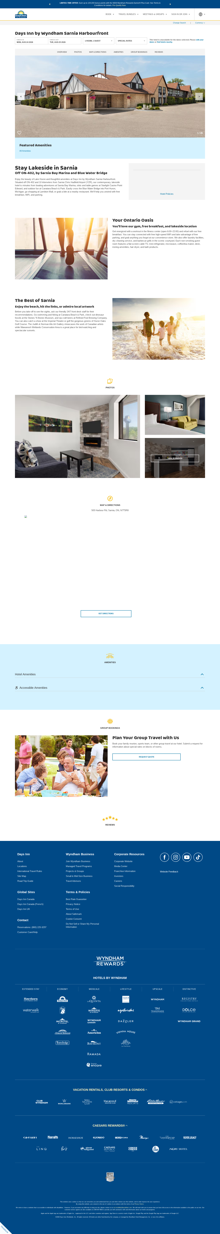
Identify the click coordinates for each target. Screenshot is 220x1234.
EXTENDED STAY (31, 989)
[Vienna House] (125, 1032)
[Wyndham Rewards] (110, 961)
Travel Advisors (73, 881)
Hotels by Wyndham (110, 978)
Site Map (21, 876)
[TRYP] (125, 1000)
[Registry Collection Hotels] (189, 1000)
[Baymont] (94, 1043)
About (20, 861)
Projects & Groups (75, 871)
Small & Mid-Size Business (79, 876)
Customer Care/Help (27, 932)
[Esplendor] (125, 1011)
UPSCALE (158, 989)
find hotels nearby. (165, 42)
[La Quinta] (94, 1000)
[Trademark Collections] (157, 1011)
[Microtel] (62, 1021)
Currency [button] (199, 23)
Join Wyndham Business (78, 861)
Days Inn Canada (25, 899)
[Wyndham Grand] (189, 1021)
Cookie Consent (74, 919)
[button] (49, 4)
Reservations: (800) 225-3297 (31, 927)
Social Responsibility (124, 886)
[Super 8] (62, 1011)
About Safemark (74, 914)
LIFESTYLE (126, 989)
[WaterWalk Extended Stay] (30, 1011)
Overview (62, 52)
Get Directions (106, 614)
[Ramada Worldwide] (94, 1054)
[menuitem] (110, 14)
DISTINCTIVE (189, 989)
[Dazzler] (125, 1021)
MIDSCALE (94, 989)
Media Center (120, 866)
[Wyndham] (157, 1000)
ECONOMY (62, 989)
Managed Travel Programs (79, 866)
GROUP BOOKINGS (139, 52)
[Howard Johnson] (62, 1032)
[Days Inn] (62, 1000)
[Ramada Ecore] (94, 1065)
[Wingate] (94, 1011)
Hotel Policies (166, 194)
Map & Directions (97, 52)
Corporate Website (123, 861)
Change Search (179, 23)
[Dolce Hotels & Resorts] (189, 1011)
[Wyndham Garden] (94, 1021)
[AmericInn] (94, 1032)
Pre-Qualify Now (119, 5)
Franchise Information (124, 871)
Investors (118, 876)
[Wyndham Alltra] (125, 1043)
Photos (78, 52)
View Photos (174, 458)
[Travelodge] (62, 1043)
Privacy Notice (73, 904)
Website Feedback (169, 871)
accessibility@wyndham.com (123, 1207)
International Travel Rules (29, 871)
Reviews (159, 52)
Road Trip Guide (25, 881)
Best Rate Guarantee (76, 899)
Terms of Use (72, 909)
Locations (22, 866)
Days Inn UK (23, 909)
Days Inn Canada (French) (30, 904)
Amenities (118, 52)
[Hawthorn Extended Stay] (30, 1000)
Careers (118, 881)
